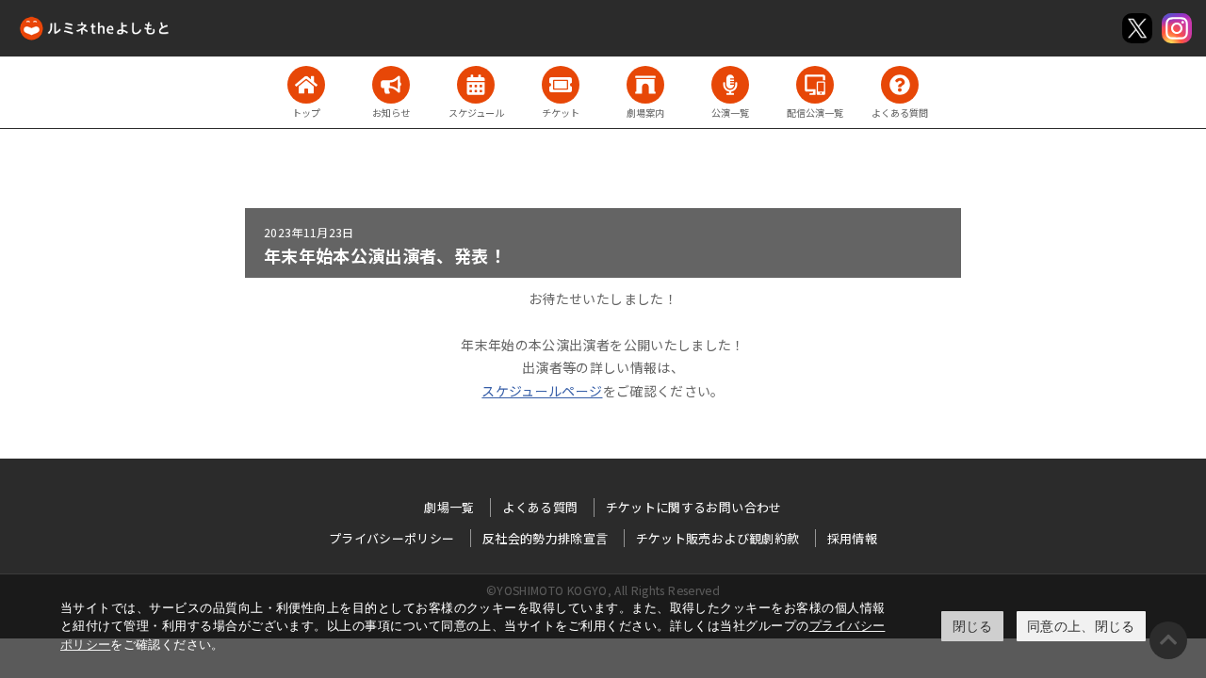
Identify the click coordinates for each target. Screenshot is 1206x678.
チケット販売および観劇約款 (718, 538)
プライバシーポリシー (392, 538)
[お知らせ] (391, 85)
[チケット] (560, 85)
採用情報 (852, 538)
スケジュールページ (541, 390)
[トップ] (306, 85)
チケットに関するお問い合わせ (694, 507)
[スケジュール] (476, 85)
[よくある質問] (900, 85)
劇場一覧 (449, 507)
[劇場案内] (645, 85)
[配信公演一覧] (815, 85)
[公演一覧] (730, 85)
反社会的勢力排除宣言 (545, 538)
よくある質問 (540, 507)
